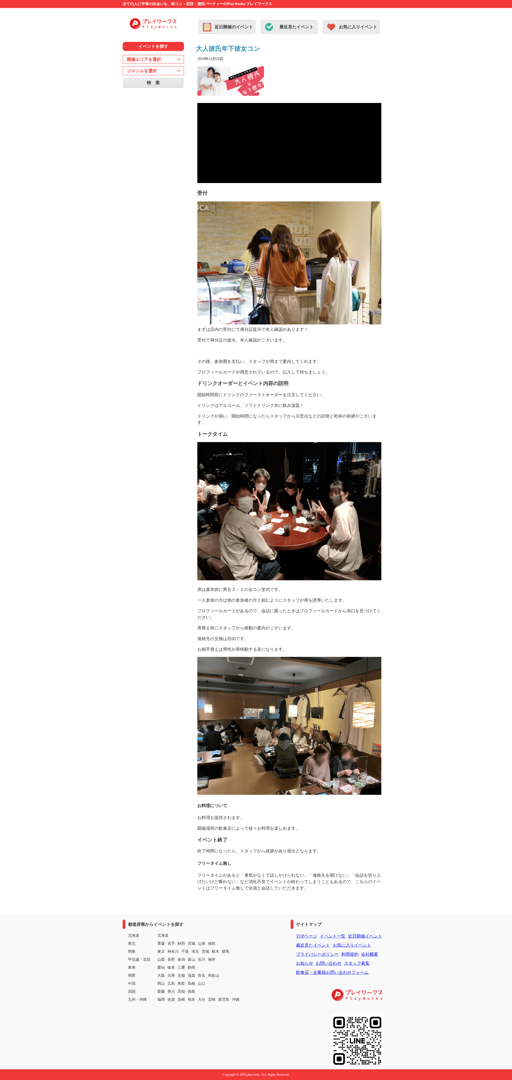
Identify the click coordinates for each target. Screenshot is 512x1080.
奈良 (201, 976)
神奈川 (173, 952)
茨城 (205, 952)
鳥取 (181, 984)
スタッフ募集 (357, 963)
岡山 (161, 984)
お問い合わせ (328, 963)
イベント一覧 (332, 936)
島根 (191, 984)
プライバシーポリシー (317, 954)
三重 (181, 968)
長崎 (181, 1000)
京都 (181, 976)
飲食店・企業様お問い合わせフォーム (332, 972)
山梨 (161, 960)
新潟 (181, 960)
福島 (211, 944)
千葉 (185, 952)
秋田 (181, 944)
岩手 (171, 944)
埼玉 (195, 952)
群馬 (225, 952)
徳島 (191, 992)
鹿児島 (223, 1000)
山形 (201, 944)
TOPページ (306, 936)
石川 (201, 960)
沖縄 (235, 1000)
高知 (181, 992)
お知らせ (304, 963)
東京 (161, 952)
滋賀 (191, 976)
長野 (171, 960)
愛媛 (161, 992)
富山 (191, 960)
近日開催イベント (365, 936)
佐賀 (171, 1000)
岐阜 (171, 968)
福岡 (161, 1000)
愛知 (161, 968)
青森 (161, 944)
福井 (211, 960)
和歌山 (213, 976)
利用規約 (349, 954)
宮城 (191, 944)
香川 (171, 992)
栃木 (215, 952)
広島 (171, 984)
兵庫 (171, 976)
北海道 (163, 936)
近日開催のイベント (234, 27)
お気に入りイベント (358, 27)
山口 (201, 984)
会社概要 (369, 954)
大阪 (161, 976)
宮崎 (211, 1000)
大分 (201, 1000)
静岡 (191, 968)
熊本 (191, 1000)
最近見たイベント (296, 27)
